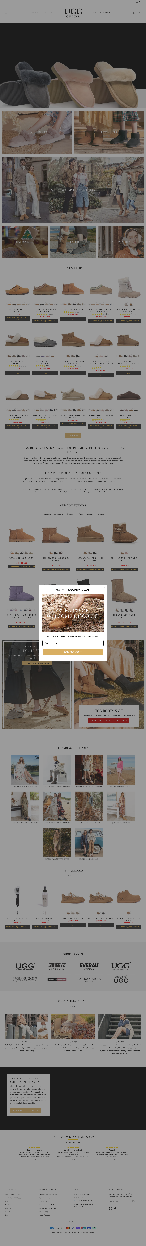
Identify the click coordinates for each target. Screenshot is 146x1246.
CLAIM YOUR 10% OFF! (73, 652)
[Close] (104, 588)
